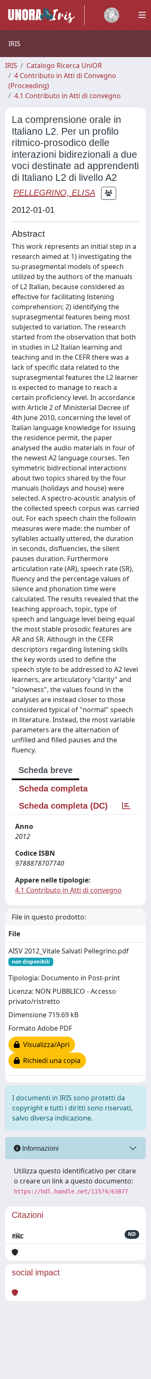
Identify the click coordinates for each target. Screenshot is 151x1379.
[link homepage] (45, 15)
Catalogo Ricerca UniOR (64, 65)
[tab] (126, 806)
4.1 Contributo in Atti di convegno (67, 95)
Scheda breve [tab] (45, 770)
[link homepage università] (111, 15)
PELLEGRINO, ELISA (54, 192)
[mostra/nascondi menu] (142, 15)
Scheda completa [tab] (53, 788)
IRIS (11, 65)
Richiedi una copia (50, 1060)
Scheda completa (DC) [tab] (63, 805)
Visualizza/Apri (45, 1044)
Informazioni (40, 1148)
